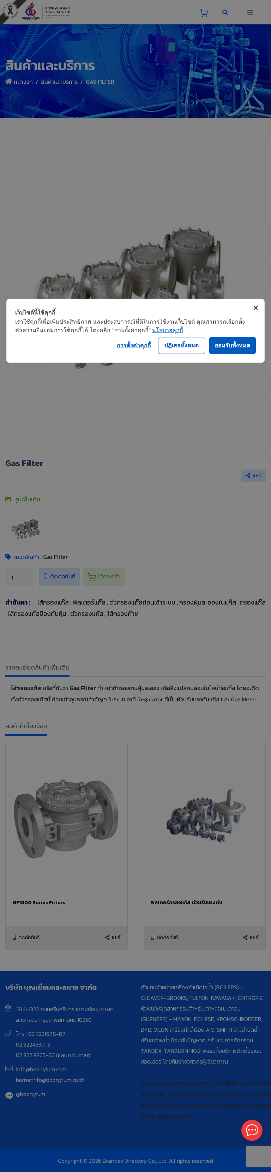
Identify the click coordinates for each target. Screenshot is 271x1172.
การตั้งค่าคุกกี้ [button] (134, 345)
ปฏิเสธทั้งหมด (181, 345)
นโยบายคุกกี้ (167, 329)
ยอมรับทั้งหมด (232, 345)
